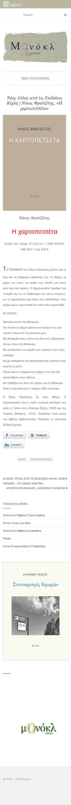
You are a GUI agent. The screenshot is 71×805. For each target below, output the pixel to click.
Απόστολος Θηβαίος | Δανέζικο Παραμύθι (36, 488)
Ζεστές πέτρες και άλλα (16, 523)
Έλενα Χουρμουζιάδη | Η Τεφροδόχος (24, 546)
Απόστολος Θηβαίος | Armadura (22, 530)
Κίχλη (22, 459)
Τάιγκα (7, 538)
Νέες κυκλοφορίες (36, 78)
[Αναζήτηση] (65, 15)
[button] (6, 4)
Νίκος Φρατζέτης (41, 459)
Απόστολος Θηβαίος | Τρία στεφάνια (24, 515)
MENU (16, 5)
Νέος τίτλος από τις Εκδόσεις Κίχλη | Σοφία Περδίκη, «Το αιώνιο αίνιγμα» (35, 481)
